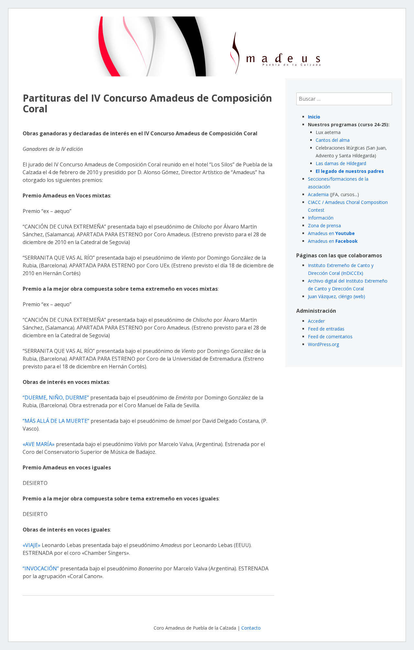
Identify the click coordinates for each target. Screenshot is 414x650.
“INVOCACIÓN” (41, 568)
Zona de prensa (324, 225)
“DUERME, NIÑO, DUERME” (56, 397)
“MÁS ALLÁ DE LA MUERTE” (56, 420)
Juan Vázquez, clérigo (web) (336, 296)
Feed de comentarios (330, 336)
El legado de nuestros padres (350, 171)
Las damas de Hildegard (341, 163)
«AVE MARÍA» (39, 444)
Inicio (314, 117)
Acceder (316, 321)
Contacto (251, 628)
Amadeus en (331, 233)
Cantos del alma (333, 140)
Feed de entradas (326, 329)
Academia (318, 194)
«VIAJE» (31, 545)
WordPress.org (323, 344)
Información (320, 218)
